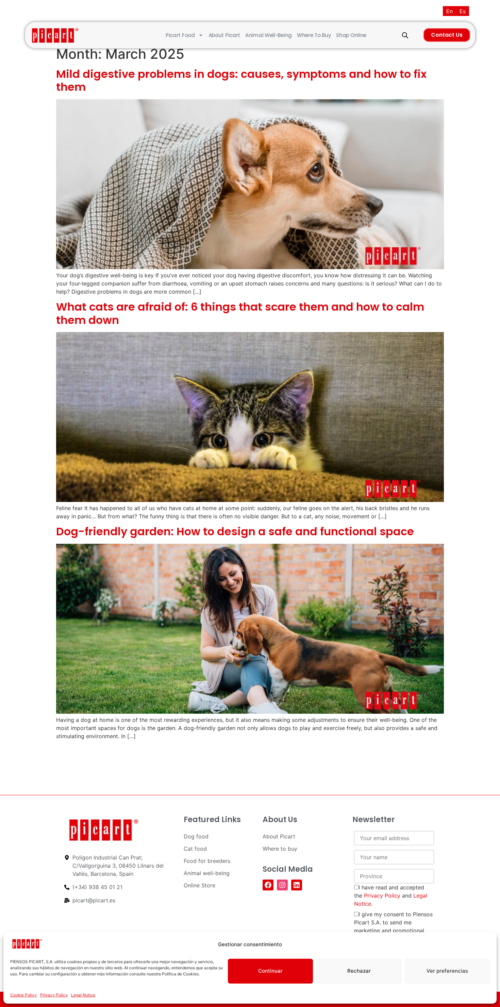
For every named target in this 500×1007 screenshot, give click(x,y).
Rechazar (359, 971)
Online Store (199, 885)
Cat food (195, 848)
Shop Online (351, 35)
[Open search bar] (405, 35)
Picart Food (180, 35)
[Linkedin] (296, 885)
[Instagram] (282, 885)
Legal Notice (83, 994)
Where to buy (314, 35)
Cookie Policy (23, 994)
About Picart (224, 35)
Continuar (270, 971)
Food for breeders (207, 860)
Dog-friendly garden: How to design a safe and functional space (235, 531)
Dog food (196, 836)
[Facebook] (268, 885)
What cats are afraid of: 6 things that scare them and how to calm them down (240, 313)
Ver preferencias (447, 971)
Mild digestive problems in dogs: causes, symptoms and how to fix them (241, 80)
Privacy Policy (54, 994)
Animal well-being (268, 35)
